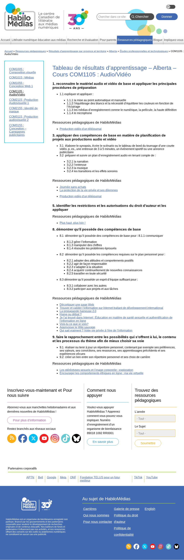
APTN (30, 477)
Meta (63, 477)
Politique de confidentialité (124, 531)
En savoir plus (103, 442)
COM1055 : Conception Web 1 (21, 84)
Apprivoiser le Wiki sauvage (77, 327)
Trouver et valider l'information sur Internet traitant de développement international (111, 307)
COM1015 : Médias (21, 77)
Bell (40, 477)
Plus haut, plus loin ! (72, 222)
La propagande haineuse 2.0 (78, 311)
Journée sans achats (73, 187)
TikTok (138, 477)
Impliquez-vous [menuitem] (173, 39)
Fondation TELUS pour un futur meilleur (100, 479)
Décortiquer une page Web (77, 304)
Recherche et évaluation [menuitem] (82, 39)
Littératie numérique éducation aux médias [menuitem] (39, 39)
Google (51, 477)
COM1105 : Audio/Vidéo (17, 93)
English (170, 7)
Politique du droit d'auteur (126, 519)
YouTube (152, 477)
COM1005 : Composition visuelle (22, 71)
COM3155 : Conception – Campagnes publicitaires (17, 130)
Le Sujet (140, 426)
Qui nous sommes (96, 515)
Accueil (8, 51)
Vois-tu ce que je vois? (74, 324)
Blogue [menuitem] (157, 39)
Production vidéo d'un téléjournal (81, 128)
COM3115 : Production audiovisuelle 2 (23, 118)
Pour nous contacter (97, 522)
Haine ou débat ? (71, 314)
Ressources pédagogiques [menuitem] (135, 39)
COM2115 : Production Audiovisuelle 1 (23, 101)
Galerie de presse (126, 509)
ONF (73, 477)
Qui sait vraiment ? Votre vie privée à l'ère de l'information (96, 330)
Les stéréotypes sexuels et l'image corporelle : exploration (96, 369)
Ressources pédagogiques (30, 51)
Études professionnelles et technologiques (144, 51)
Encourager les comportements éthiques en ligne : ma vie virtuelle (101, 373)
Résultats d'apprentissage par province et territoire (77, 51)
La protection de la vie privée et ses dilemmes (89, 190)
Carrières (89, 509)
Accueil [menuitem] (5, 39)
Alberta (113, 51)
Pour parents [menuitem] (108, 39)
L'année (140, 411)
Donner (167, 16)
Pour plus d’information (29, 420)
